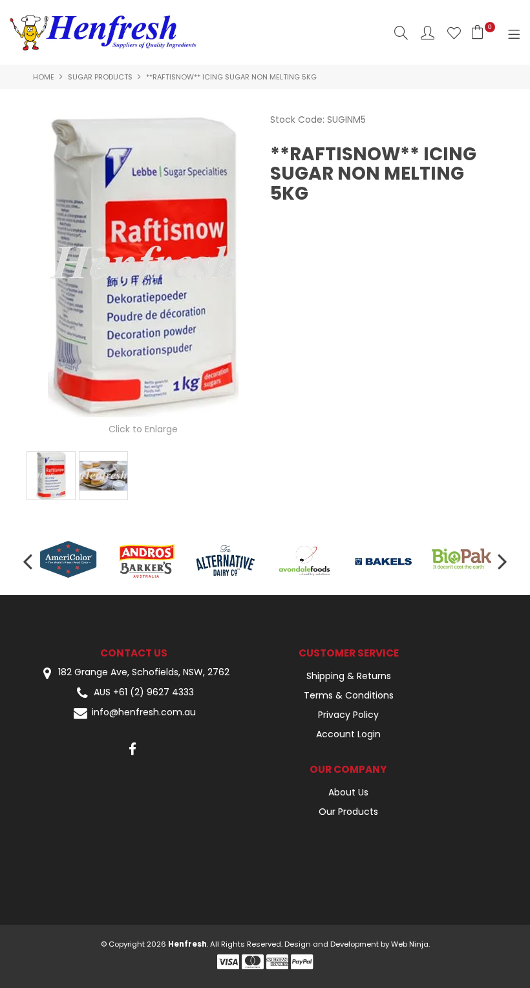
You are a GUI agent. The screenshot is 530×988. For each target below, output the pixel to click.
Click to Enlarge (143, 429)
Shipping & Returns (348, 675)
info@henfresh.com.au (144, 712)
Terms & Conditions (349, 695)
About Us (348, 792)
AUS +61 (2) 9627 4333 (144, 692)
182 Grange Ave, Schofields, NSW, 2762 (142, 672)
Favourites (454, 32)
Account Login (348, 734)
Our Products (348, 811)
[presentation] (29, 560)
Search (401, 32)
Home (43, 77)
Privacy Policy (348, 714)
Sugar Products (100, 77)
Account (427, 32)
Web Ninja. (410, 944)
